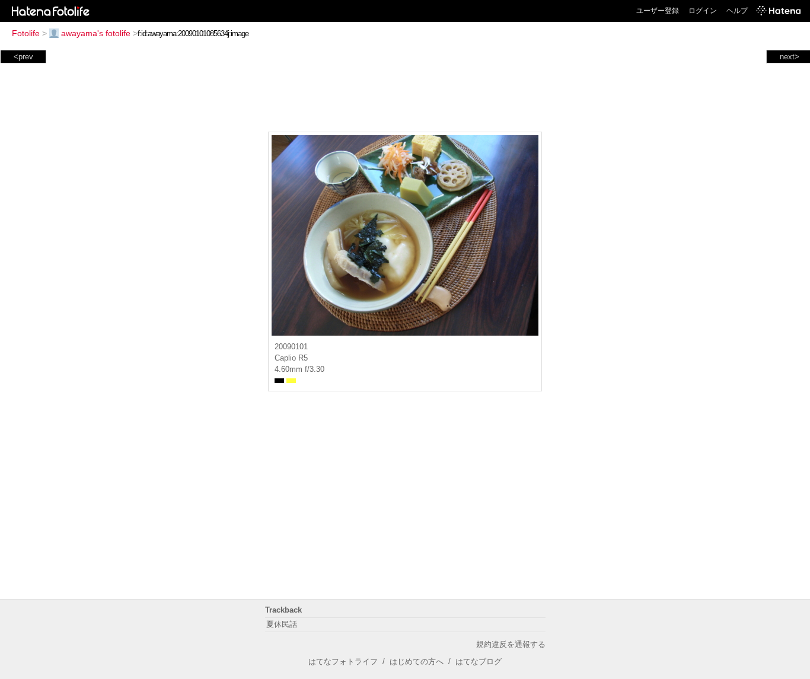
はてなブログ (478, 661)
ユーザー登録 (657, 11)
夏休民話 (281, 624)
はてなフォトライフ (343, 661)
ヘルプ (737, 11)
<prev (23, 56)
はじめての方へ (417, 661)
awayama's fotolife (95, 33)
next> (789, 56)
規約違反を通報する (511, 644)
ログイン (702, 11)
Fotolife (26, 33)
